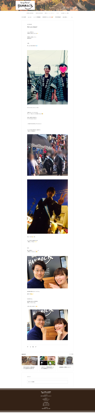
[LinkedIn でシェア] (33, 346)
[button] (71, 17)
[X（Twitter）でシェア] (30, 346)
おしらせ (29, 17)
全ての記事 (24, 17)
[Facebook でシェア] (27, 346)
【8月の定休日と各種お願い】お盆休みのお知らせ (28, 368)
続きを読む (65, 17)
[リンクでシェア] (35, 346)
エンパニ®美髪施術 (36, 17)
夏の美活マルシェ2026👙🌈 (48, 17)
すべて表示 (71, 354)
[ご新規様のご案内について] (65, 360)
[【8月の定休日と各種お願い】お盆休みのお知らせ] (30, 360)
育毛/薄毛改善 (58, 17)
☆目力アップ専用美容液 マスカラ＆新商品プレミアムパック (47, 368)
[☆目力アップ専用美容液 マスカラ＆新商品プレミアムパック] (47, 360)
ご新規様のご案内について (65, 367)
